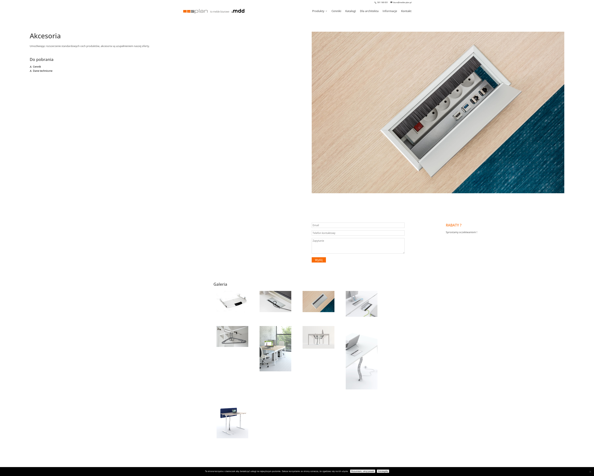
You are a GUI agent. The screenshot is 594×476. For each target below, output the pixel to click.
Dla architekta (369, 11)
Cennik (37, 66)
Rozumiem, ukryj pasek (362, 471)
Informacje (390, 11)
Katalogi (350, 11)
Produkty (318, 11)
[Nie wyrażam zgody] (590, 471)
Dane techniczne (42, 71)
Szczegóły (383, 471)
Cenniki (336, 11)
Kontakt (406, 11)
